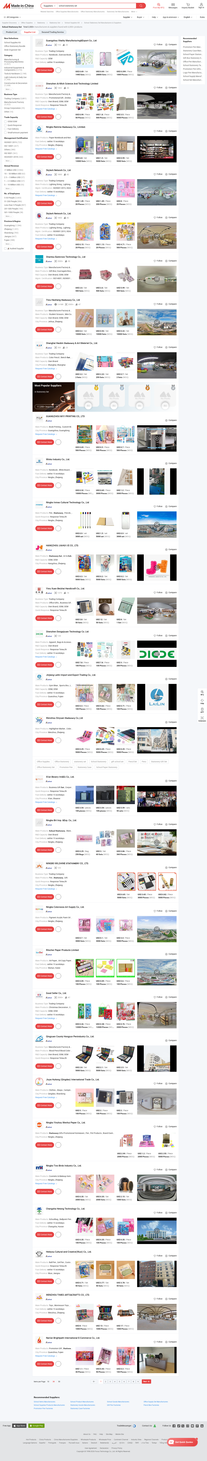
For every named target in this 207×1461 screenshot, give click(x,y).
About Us (86, 1434)
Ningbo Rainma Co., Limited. (66, 126)
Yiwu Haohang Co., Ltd (63, 299)
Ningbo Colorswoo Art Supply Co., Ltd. (65, 907)
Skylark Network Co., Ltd (58, 170)
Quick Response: (42, 105)
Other (8, 111)
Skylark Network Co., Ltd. (58, 213)
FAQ (94, 1434)
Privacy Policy (117, 1448)
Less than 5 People (15, 205)
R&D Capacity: (41, 58)
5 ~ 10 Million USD (14, 184)
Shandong (11, 232)
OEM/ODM (12, 121)
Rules (202, 17)
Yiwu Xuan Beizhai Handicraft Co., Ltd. (65, 588)
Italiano (85, 1443)
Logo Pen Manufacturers (194, 72)
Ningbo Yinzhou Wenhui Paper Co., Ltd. (65, 1122)
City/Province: (41, 145)
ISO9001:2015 (13, 142)
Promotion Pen (66, 767)
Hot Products (31, 1439)
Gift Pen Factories (114, 1405)
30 (54, 1382)
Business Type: (41, 51)
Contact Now (46, 70)
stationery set (80, 761)
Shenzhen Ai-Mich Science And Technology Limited (72, 83)
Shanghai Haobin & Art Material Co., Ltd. (72, 343)
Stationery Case (84, 767)
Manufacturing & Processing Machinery (14, 61)
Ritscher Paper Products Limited (62, 950)
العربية (114, 1443)
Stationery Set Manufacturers (118, 11)
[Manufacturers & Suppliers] (18, 6)
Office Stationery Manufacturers (93, 11)
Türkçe (154, 1443)
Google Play (36, 1425)
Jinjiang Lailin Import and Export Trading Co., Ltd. (71, 674)
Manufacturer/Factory (14, 103)
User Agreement (91, 1448)
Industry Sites (136, 1439)
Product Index (167, 1439)
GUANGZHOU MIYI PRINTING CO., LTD (65, 416)
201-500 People (13, 208)
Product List (11, 32)
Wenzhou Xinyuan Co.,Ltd (64, 718)
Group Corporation (14, 108)
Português (52, 1443)
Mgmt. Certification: (44, 188)
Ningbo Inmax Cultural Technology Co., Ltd (67, 502)
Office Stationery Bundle (14, 46)
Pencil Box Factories (151, 1405)
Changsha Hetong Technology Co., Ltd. (65, 1208)
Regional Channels (151, 1439)
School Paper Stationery (106, 767)
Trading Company (15, 98)
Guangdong (12, 225)
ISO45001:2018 (13, 157)
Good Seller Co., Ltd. (56, 993)
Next (145, 1381)
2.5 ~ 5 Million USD (14, 177)
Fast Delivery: (41, 62)
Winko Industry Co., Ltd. (58, 459)
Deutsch (94, 1443)
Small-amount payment (17, 132)
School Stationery (98, 761)
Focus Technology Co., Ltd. (105, 1451)
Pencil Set (132, 761)
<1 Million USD (13, 170)
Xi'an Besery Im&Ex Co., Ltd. (60, 776)
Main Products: (42, 54)
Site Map (109, 1434)
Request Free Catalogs (45, 108)
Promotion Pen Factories (43, 1408)
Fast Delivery (13, 128)
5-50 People (12, 197)
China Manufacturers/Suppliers (66, 1439)
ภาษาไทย (145, 1443)
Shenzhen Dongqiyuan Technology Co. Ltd (67, 631)
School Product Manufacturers (82, 1401)
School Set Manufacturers (194, 80)
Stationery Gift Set (159, 761)
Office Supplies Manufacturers (67, 11)
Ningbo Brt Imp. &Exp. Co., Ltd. (61, 820)
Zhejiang (11, 229)
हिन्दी (137, 1443)
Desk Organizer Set (12, 49)
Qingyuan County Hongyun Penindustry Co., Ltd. (70, 1036)
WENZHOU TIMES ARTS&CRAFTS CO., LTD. (68, 1294)
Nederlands (104, 1443)
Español (42, 1443)
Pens (144, 761)
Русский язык (74, 1443)
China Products (45, 1439)
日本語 (130, 1443)
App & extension (170, 17)
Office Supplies (43, 761)
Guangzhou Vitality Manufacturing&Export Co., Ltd (71, 40)
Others (9, 149)
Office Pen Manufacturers (194, 61)
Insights (178, 1439)
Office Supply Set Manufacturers (156, 1401)
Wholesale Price (105, 1439)
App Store (19, 1425)
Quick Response (14, 125)
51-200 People (13, 201)
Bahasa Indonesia (177, 1443)
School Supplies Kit (12, 42)
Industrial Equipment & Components (14, 68)
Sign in (201, 7)
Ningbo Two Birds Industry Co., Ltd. (64, 1165)
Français (62, 1443)
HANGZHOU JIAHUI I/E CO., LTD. (62, 545)
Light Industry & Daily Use (15, 78)
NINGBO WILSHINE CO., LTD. (67, 863)
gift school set (117, 761)
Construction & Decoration (15, 84)
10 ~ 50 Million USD (14, 173)
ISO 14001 (11, 146)
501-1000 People (13, 212)
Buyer (139, 17)
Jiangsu (10, 236)
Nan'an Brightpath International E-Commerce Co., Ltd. (73, 1337)
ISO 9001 (10, 153)
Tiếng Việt (163, 1443)
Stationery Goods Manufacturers (82, 1405)
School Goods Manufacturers (118, 1401)
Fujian (9, 240)
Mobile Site (119, 1434)
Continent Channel (121, 1439)
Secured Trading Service (53, 32)
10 (48, 1381)
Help (154, 17)
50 (59, 1381)
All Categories (13, 17)
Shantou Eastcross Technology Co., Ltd (65, 256)
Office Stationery (62, 761)
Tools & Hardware (15, 73)
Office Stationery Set (46, 767)
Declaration (104, 1448)
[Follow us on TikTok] (178, 1425)
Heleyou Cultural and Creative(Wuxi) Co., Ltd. (69, 1251)
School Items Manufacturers (44, 1401)
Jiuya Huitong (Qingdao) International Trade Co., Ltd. (72, 1079)
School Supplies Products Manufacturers (49, 1405)
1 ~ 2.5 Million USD (14, 181)
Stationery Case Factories (80, 1408)
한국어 (121, 1443)
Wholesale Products (88, 1439)
